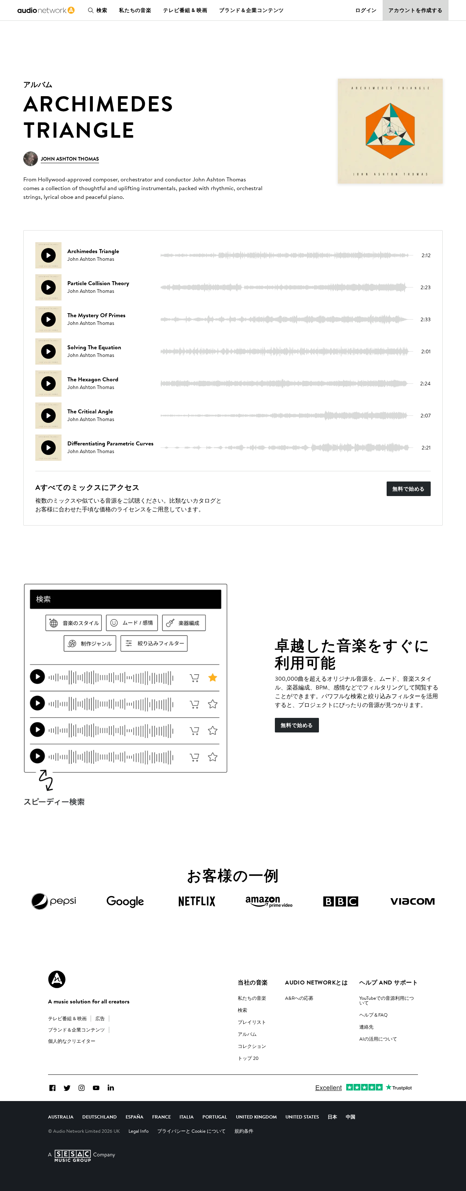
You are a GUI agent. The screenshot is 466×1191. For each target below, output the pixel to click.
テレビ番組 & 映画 (185, 10)
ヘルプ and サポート (388, 982)
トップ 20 (248, 1058)
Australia (61, 1116)
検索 (101, 10)
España (134, 1116)
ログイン (366, 10)
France (161, 1116)
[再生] (48, 255)
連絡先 (366, 1026)
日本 (332, 1116)
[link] (46, 10)
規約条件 (243, 1131)
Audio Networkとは (316, 982)
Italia (186, 1116)
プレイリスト (252, 1022)
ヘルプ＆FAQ (373, 1014)
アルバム (247, 1034)
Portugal (214, 1116)
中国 (350, 1116)
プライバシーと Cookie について (191, 1131)
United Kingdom (256, 1116)
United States (302, 1116)
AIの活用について (378, 1038)
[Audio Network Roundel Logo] (57, 979)
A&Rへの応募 (299, 998)
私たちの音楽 (135, 10)
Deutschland (99, 1116)
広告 (100, 1018)
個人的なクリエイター (71, 1041)
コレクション (252, 1046)
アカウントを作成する (415, 10)
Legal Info (139, 1131)
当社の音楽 (253, 982)
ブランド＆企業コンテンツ (251, 10)
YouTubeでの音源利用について (386, 1000)
